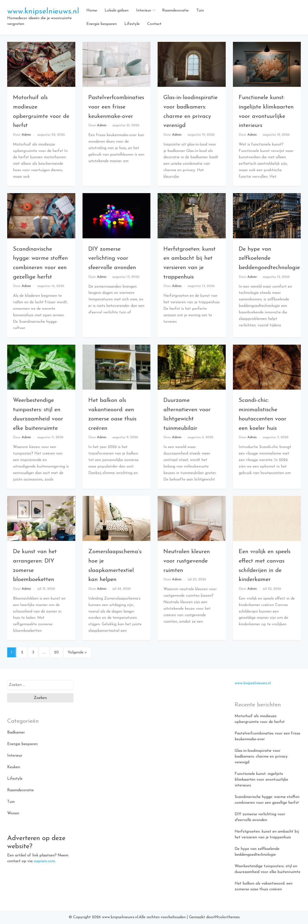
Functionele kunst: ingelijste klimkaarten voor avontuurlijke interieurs (261, 779)
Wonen (13, 813)
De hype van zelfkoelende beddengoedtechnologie (269, 258)
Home (91, 11)
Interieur (143, 11)
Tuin (200, 11)
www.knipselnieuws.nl (43, 11)
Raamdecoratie (175, 11)
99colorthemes (227, 917)
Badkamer (16, 732)
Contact (154, 24)
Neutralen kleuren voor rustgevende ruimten (186, 561)
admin (26, 135)
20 (56, 652)
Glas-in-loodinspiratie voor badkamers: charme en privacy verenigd (261, 756)
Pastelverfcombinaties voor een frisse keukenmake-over (116, 107)
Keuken (13, 767)
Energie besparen (101, 24)
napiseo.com (44, 861)
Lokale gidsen (116, 11)
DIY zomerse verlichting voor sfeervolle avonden (112, 258)
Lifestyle (132, 24)
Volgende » (77, 652)
